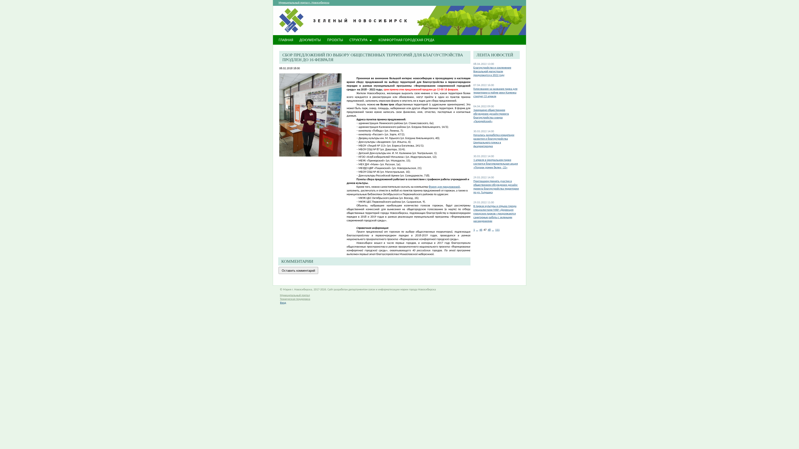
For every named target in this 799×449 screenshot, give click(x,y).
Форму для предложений (444, 187)
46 (480, 230)
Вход (283, 303)
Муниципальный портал (295, 295)
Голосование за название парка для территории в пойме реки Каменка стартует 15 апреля (495, 93)
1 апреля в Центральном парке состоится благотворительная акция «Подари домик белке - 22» (495, 164)
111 (497, 230)
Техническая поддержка (295, 299)
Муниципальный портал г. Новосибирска (304, 2)
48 (489, 230)
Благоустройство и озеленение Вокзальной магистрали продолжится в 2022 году (492, 71)
